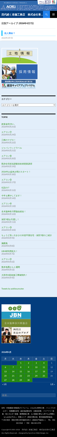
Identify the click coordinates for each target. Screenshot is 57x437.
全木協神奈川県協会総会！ (13, 211)
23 (28, 375)
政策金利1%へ (7, 124)
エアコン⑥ (6, 155)
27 (5, 380)
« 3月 (4, 384)
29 (21, 380)
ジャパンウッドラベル (11, 148)
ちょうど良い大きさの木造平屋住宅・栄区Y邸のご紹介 (26, 235)
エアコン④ (6, 203)
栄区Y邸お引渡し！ (10, 219)
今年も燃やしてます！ (11, 195)
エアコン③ (6, 227)
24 (36, 375)
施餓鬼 (4, 243)
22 (21, 375)
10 (36, 367)
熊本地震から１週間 (10, 267)
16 (28, 371)
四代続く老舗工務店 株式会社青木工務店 (22, 14)
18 (44, 371)
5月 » (52, 384)
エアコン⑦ (6, 132)
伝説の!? (5, 187)
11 (44, 367)
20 (5, 375)
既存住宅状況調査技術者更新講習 (16, 163)
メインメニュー (53, 14)
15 (21, 371)
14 (13, 371)
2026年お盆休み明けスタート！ (16, 171)
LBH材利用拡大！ (9, 251)
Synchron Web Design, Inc (38, 433)
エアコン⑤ (6, 179)
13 (5, 371)
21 (13, 375)
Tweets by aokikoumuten (12, 288)
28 (13, 380)
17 (36, 371)
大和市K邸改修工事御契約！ (14, 275)
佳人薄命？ (9, 33)
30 (28, 380)
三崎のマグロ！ (8, 140)
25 (44, 375)
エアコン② (6, 259)
